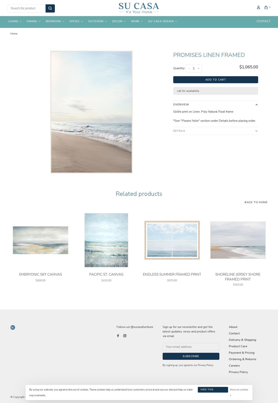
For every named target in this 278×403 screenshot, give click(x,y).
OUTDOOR (96, 21)
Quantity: (179, 68)
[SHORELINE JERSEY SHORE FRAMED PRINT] (238, 240)
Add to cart (215, 80)
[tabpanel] (91, 112)
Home (13, 33)
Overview (181, 104)
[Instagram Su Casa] (124, 336)
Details (179, 131)
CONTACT (263, 21)
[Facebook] (118, 336)
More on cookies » (239, 392)
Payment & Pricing (242, 353)
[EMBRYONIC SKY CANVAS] (40, 240)
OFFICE (75, 21)
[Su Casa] (12, 327)
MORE (135, 21)
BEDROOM (53, 21)
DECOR (117, 21)
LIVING (13, 21)
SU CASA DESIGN (161, 21)
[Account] (259, 8)
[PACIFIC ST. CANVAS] (106, 240)
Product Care (238, 346)
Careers (234, 366)
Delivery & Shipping (242, 340)
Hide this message (207, 390)
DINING (32, 21)
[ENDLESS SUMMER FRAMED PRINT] (172, 240)
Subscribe (191, 356)
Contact (234, 333)
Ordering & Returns (242, 359)
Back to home (256, 202)
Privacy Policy (238, 372)
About (233, 327)
